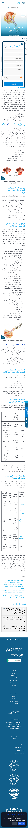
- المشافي (14, 696)
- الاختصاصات (14, 678)
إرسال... (13, 84)
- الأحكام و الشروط (14, 703)
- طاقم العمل (14, 675)
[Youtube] (15, 639)
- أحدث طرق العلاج (14, 682)
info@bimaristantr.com (14, 713)
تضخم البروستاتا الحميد (18, 124)
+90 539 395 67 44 (19, 750)
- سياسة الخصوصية (14, 701)
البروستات (15, 38)
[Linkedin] (12, 639)
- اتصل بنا (14, 685)
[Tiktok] (10, 639)
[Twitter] (7, 639)
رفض (14, 823)
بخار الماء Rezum (22, 511)
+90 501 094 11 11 (19, 747)
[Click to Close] (22, 44)
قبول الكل (21, 823)
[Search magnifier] (8, 7)
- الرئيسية (14, 670)
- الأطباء (14, 698)
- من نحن (14, 673)
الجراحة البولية (23, 38)
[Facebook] (20, 639)
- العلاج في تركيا (14, 693)
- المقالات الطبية (14, 680)
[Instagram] (18, 639)
